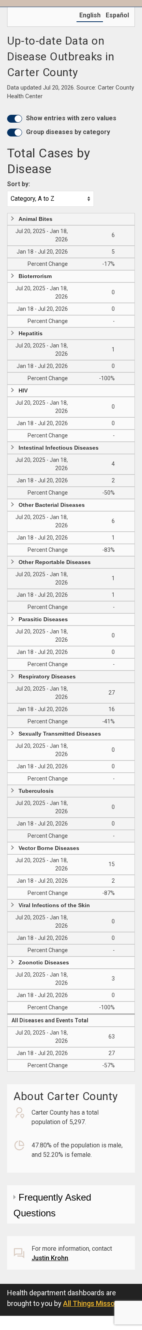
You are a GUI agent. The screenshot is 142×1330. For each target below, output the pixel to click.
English (90, 15)
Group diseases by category (68, 132)
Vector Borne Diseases (49, 848)
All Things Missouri (93, 1303)
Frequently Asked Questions (52, 1205)
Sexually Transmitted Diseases (60, 733)
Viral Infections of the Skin (54, 905)
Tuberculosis (36, 791)
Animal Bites (35, 219)
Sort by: (18, 184)
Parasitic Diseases (43, 619)
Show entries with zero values (71, 118)
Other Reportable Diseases (55, 562)
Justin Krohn (50, 1258)
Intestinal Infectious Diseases (59, 448)
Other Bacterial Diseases (52, 505)
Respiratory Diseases (47, 676)
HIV (23, 390)
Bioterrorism (35, 276)
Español (117, 15)
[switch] (14, 119)
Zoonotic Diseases (44, 962)
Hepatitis (31, 333)
